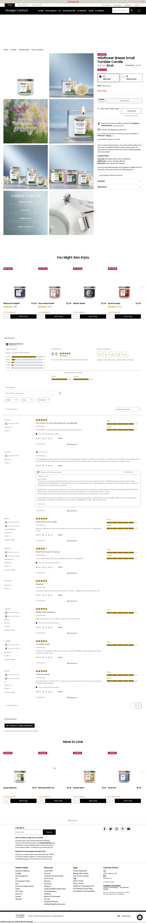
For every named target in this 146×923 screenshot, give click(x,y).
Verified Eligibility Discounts (54, 904)
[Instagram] (116, 829)
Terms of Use (78, 881)
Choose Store (106, 86)
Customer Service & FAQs (53, 876)
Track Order (48, 871)
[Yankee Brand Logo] (16, 11)
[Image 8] (71, 213)
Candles (41, 11)
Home (6, 50)
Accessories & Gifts (69, 11)
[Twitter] (110, 829)
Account (47, 873)
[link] (10, 307)
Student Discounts (51, 902)
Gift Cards (19, 891)
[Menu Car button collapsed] (61, 10)
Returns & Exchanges (52, 896)
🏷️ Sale (90, 11)
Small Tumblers (37, 50)
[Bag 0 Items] (139, 10)
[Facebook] (104, 829)
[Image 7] (25, 213)
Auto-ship (47, 884)
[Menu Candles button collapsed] (43, 10)
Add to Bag (124, 101)
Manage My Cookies (80, 873)
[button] (140, 917)
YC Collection (99, 11)
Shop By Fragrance (22, 871)
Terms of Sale (78, 883)
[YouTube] (128, 829)
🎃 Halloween (81, 11)
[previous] (53, 2)
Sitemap (18, 899)
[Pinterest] (122, 829)
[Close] (142, 1)
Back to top (72, 821)
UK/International (50, 891)
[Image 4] (71, 121)
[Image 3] (25, 121)
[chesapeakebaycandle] (37, 5)
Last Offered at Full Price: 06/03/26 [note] (111, 175)
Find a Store (48, 879)
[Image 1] (25, 75)
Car (16, 879)
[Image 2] (71, 75)
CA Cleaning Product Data (83, 889)
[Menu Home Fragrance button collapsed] (56, 10)
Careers (18, 896)
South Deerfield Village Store (55, 889)
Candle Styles (24, 50)
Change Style (131, 111)
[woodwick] (23, 5)
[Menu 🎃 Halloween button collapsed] (86, 10)
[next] (92, 2)
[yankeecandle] (11, 5)
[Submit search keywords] (131, 10)
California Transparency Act (83, 886)
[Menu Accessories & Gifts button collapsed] (75, 10)
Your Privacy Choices (81, 876)
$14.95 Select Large (73, 1)
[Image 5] (25, 167)
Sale (17, 884)
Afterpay (47, 886)
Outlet (17, 889)
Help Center (109, 882)
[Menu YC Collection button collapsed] (104, 10)
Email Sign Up (19, 828)
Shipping (47, 894)
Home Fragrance (51, 11)
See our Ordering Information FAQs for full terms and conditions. (116, 893)
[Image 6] (71, 167)
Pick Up (47, 899)
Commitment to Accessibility (84, 891)
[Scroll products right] (142, 287)
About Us (18, 894)
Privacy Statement (45, 843)
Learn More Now (118, 125)
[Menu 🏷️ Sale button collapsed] (93, 10)
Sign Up (49, 832)
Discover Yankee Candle (24, 886)
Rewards (47, 881)
